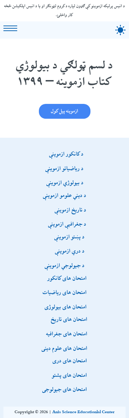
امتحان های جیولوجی (64, 389)
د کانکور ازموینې (66, 153)
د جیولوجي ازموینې (65, 265)
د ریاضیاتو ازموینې (64, 168)
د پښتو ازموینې (69, 236)
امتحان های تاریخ (69, 319)
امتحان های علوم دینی (64, 348)
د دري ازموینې (70, 250)
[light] (120, 30)
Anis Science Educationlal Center (83, 412)
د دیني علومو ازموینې (64, 195)
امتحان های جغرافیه (66, 333)
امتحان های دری (70, 360)
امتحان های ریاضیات (65, 292)
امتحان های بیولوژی (66, 306)
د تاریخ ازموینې (70, 209)
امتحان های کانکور (67, 278)
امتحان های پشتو (69, 375)
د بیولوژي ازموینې (65, 182)
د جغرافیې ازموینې (67, 223)
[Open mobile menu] (10, 28)
